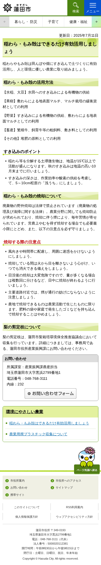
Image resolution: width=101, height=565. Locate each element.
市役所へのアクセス (68, 480)
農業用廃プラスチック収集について (38, 434)
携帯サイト (17, 494)
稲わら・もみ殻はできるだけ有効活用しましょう (49, 423)
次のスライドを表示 (96, 21)
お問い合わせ (18, 487)
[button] (75, 8)
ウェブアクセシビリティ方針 (74, 516)
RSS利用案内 (74, 507)
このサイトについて (27, 507)
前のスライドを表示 (4, 21)
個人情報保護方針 (26, 516)
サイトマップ (64, 487)
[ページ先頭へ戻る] (87, 460)
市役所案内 (17, 480)
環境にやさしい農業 (24, 411)
